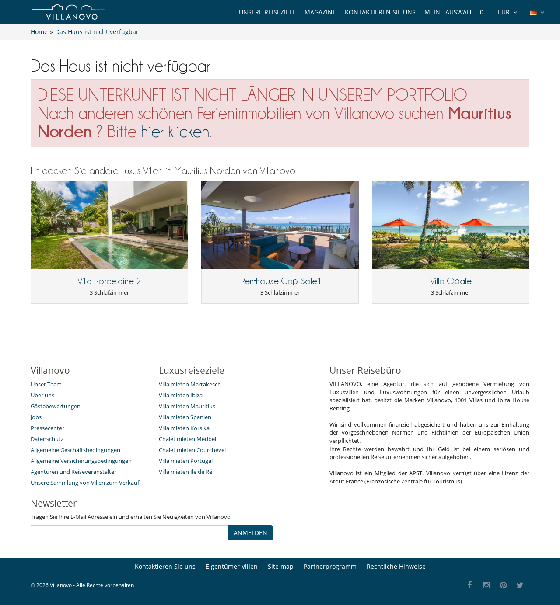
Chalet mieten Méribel (187, 439)
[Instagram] (487, 585)
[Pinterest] (503, 585)
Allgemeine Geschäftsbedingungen (75, 450)
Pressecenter (47, 428)
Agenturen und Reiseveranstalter (73, 472)
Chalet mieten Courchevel (192, 450)
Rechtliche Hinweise (396, 566)
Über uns (42, 395)
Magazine (320, 12)
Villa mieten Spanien (185, 417)
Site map (281, 566)
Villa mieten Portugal (186, 461)
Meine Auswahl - (453, 12)
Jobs (36, 417)
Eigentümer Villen (232, 566)
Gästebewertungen (55, 406)
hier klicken (175, 131)
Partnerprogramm (330, 566)
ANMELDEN (250, 533)
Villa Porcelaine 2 (109, 281)
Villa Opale (451, 281)
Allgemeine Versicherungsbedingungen (81, 461)
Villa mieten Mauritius (187, 406)
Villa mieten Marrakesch (190, 384)
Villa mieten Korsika (184, 428)
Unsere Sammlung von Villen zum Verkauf (85, 483)
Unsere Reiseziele (267, 12)
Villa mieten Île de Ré (185, 472)
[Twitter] (520, 585)
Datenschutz (47, 439)
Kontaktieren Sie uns (380, 12)
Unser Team (46, 384)
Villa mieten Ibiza (181, 395)
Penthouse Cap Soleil (280, 281)
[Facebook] (470, 585)
